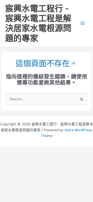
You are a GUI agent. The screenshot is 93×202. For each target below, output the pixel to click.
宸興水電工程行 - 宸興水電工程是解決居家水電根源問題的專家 (38, 23)
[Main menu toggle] (83, 23)
